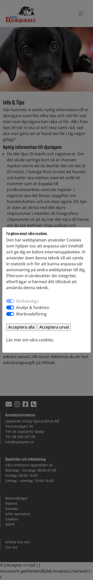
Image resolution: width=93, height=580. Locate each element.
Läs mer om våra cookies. (30, 339)
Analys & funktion (32, 307)
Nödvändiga (27, 301)
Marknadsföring (31, 314)
